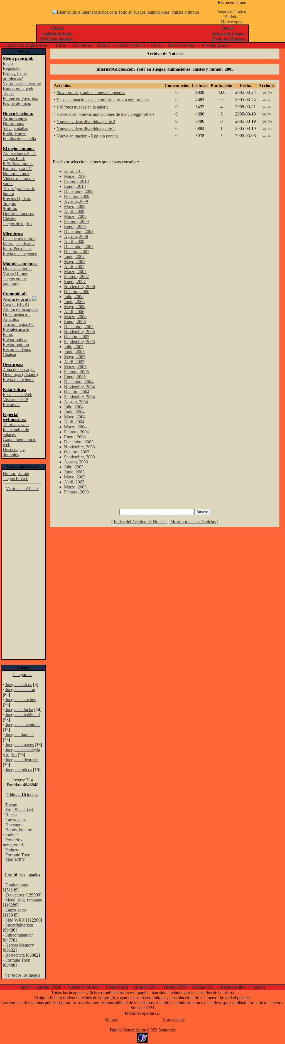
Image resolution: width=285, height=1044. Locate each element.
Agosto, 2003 (76, 462)
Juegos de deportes (21, 759)
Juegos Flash (14, 158)
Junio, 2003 (74, 472)
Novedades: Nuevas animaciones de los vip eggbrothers (105, 114)
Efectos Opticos (130, 45)
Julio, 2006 (73, 296)
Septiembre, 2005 (79, 341)
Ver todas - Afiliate (22, 488)
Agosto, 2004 (76, 401)
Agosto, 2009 (76, 201)
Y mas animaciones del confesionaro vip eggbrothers (102, 99)
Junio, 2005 (74, 351)
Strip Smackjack (19, 809)
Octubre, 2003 (76, 451)
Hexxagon (14, 824)
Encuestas (11, 404)
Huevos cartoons (17, 268)
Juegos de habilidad (22, 714)
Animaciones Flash (19, 153)
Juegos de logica (231, 11)
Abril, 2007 (74, 266)
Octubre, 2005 (76, 336)
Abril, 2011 (74, 171)
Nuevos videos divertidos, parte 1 (85, 128)
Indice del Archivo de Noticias (140, 521)
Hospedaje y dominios (14, 452)
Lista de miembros (19, 238)
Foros (156, 45)
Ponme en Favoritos (20, 98)
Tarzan (11, 804)
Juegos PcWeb (15, 478)
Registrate (11, 68)
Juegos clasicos (18, 684)
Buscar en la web (18, 88)
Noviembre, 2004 (79, 386)
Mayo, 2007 (74, 261)
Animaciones (173, 1019)
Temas (8, 93)
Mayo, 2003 (74, 477)
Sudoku (232, 16)
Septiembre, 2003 (79, 457)
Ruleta (11, 814)
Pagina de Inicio (17, 103)
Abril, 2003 (74, 482)
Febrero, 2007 (76, 276)
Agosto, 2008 (76, 236)
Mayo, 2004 (74, 416)
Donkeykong (16, 885)
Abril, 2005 (74, 361)
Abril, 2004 (74, 421)
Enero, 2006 (75, 321)
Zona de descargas (19, 369)
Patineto (12, 850)
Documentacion (17, 314)
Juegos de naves (19, 744)
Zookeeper (14, 895)
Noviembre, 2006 (79, 286)
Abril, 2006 (74, 311)
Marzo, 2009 (75, 216)
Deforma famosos (18, 213)
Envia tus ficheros (18, 379)
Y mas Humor (15, 273)
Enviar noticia (15, 339)
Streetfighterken (19, 925)
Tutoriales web (16, 424)
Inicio (61, 45)
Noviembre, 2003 (79, 446)
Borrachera (15, 955)
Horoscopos (231, 21)
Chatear (9, 354)
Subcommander (19, 935)
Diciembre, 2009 (79, 191)
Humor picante (16, 473)
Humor (103, 45)
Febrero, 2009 (76, 221)
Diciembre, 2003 (79, 441)
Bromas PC (203, 987)
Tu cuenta (81, 45)
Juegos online (232, 987)
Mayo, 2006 (74, 306)
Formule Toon (17, 855)
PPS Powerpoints (18, 163)
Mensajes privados (19, 243)
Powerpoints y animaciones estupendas (90, 92)
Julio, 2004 (73, 406)
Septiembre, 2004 (79, 396)
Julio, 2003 (73, 467)
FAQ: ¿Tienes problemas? (15, 76)
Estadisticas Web (17, 394)
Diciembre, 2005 (79, 326)
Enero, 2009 (75, 226)
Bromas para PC (17, 168)
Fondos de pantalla (19, 138)
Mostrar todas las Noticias (193, 521)
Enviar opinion (16, 344)
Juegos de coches (20, 699)
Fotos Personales (17, 248)
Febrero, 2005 (76, 371)
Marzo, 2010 (75, 176)
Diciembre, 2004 (79, 381)
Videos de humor (83, 987)
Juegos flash (116, 987)
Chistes (9, 218)
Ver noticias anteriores (22, 83)
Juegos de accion (20, 689)
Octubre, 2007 (76, 251)
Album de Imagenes (20, 309)
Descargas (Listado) (20, 374)
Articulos (11, 319)
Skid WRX (15, 860)
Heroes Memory (19, 945)
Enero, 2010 (75, 186)
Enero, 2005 (75, 376)
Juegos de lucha (19, 709)
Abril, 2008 (74, 241)
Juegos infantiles (19, 734)
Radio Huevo (14, 133)
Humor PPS (175, 987)
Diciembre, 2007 (79, 246)
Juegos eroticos (18, 769)
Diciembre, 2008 (79, 231)
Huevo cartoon (182, 45)
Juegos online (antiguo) (15, 281)
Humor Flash (49, 987)
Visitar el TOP (15, 399)
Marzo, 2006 (75, 316)
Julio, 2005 (73, 346)
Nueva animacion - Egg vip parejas (87, 136)
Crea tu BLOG (16, 304)
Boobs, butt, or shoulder (17, 832)
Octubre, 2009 (76, 196)
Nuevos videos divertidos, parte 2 (85, 121)
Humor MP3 (146, 987)
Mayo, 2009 (74, 206)
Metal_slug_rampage (23, 900)
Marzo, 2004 (75, 426)
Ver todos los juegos (22, 975)
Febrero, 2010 (76, 181)
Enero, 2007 (75, 281)
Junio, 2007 (74, 256)
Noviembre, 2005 (79, 331)
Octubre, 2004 (76, 391)
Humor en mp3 (16, 173)
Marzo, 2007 (75, 271)
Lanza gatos (15, 819)
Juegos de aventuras (22, 724)
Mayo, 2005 (74, 356)
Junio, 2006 (74, 301)
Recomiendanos (17, 349)
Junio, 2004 (74, 411)
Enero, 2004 (75, 436)
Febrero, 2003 (76, 492)
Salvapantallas (15, 128)
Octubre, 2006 (76, 291)
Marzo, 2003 (75, 487)
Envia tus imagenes (20, 253)
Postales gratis (215, 45)
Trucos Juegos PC (19, 324)
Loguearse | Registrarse (24, 45)
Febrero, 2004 (76, 431)
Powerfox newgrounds (13, 842)
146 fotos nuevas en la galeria (82, 107)
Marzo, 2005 (75, 366)
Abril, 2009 (74, 211)
